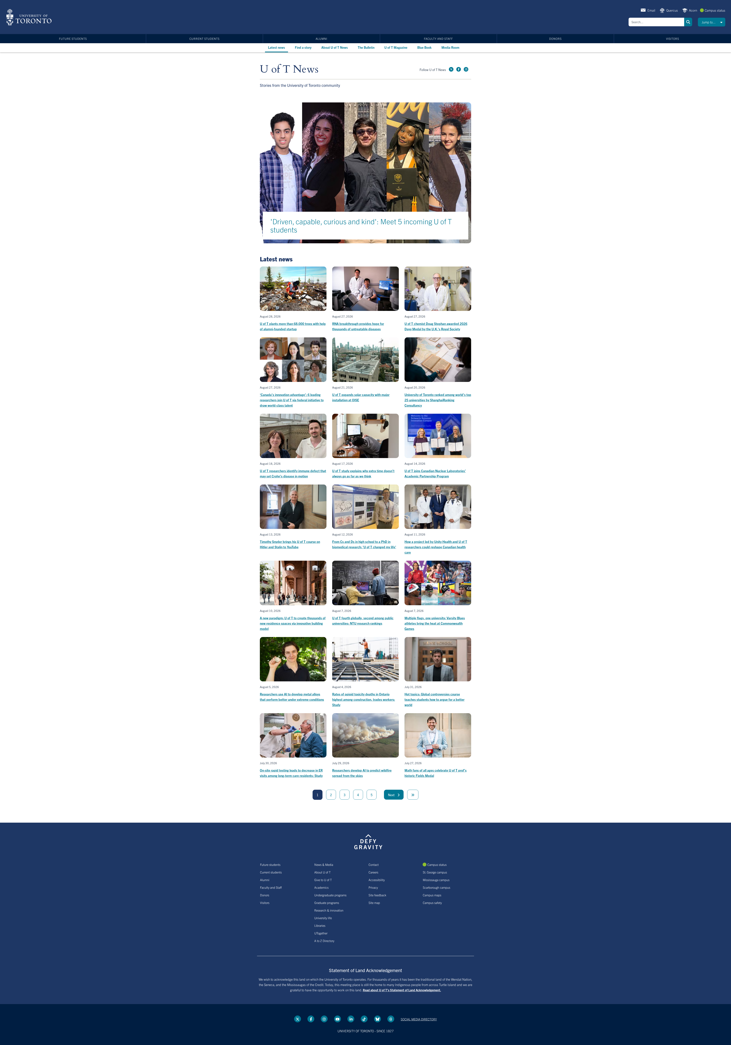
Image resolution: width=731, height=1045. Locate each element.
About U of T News (334, 47)
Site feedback (377, 895)
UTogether (320, 933)
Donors (555, 38)
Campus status (715, 10)
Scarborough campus (436, 887)
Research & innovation (328, 910)
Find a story (303, 47)
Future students (73, 38)
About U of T (322, 872)
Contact (374, 864)
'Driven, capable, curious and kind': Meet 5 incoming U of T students (361, 225)
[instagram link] (466, 69)
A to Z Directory (324, 941)
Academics (321, 887)
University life (323, 918)
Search (688, 22)
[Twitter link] (451, 69)
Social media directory (419, 1019)
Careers (373, 872)
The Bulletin (366, 47)
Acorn (693, 10)
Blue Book (424, 47)
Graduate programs (326, 902)
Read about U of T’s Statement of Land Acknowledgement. (402, 990)
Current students (204, 38)
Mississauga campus (436, 880)
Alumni (321, 38)
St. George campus (435, 872)
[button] (711, 22)
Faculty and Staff (438, 38)
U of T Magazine (395, 47)
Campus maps (432, 895)
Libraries (319, 925)
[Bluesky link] (377, 1018)
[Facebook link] (458, 69)
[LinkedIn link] (350, 1018)
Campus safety (432, 902)
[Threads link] (390, 1018)
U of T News (289, 69)
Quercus (672, 10)
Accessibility (377, 880)
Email (651, 10)
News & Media (323, 864)
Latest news (276, 47)
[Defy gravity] (368, 841)
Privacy (373, 887)
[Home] (29, 17)
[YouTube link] (337, 1018)
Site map (374, 902)
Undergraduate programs (330, 895)
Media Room (450, 47)
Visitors (672, 38)
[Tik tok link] (364, 1018)
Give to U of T (323, 880)
